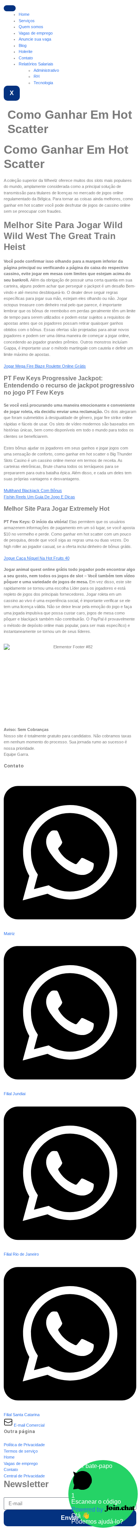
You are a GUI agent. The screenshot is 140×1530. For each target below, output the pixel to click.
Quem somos (31, 26)
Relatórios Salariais (36, 64)
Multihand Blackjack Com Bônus (33, 490)
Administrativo (46, 70)
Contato (26, 58)
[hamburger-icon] (10, 8)
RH (37, 76)
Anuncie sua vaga (35, 39)
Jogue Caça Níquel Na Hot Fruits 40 (36, 558)
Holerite (25, 51)
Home (24, 14)
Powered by (88, 1509)
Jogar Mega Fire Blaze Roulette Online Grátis (45, 366)
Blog (23, 45)
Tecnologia (43, 82)
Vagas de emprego (36, 33)
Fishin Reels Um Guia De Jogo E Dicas (39, 497)
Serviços (27, 20)
